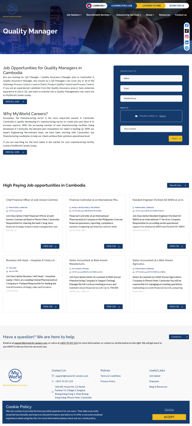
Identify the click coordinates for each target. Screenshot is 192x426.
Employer (154, 381)
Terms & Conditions (110, 375)
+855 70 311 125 (69, 342)
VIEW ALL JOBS (12, 101)
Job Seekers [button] (73, 15)
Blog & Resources (158, 386)
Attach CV (124, 108)
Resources (164, 15)
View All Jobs (175, 185)
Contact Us (176, 337)
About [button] (149, 15)
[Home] (12, 10)
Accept (169, 417)
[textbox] (151, 78)
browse (162, 116)
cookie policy (88, 418)
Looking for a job (121, 6)
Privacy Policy (107, 381)
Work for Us (177, 6)
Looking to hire (152, 6)
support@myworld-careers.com (30, 342)
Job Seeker (155, 375)
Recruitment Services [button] (98, 15)
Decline (169, 409)
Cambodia (98, 6)
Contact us (181, 15)
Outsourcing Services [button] (127, 15)
